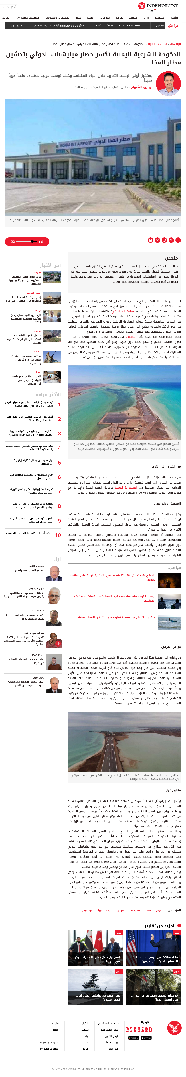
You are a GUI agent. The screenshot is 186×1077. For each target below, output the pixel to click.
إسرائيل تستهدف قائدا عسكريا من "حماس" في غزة (23, 299)
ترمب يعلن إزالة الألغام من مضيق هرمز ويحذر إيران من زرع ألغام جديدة (29, 404)
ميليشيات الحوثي (123, 311)
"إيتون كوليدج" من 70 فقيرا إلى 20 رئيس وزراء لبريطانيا (31, 520)
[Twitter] (146, 1029)
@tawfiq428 (111, 87)
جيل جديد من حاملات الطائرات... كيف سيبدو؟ (98, 998)
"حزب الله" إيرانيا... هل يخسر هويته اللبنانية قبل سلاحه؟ (31, 491)
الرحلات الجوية (105, 910)
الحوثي (121, 910)
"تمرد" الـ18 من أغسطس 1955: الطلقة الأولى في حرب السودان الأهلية (24, 641)
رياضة (90, 17)
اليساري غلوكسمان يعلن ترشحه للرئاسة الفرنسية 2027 (26, 319)
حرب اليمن (87, 910)
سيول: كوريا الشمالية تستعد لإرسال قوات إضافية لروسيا (24, 339)
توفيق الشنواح (141, 87)
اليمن (159, 910)
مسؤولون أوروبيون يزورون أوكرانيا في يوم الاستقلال (80, 26)
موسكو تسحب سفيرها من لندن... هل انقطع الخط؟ (154, 998)
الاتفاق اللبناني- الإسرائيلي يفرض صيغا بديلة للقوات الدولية (24, 594)
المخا (148, 910)
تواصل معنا (112, 1042)
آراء (146, 17)
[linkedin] (135, 1029)
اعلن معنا (113, 1048)
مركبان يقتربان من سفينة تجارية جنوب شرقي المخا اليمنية (116, 617)
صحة (78, 17)
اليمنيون (131, 337)
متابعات (37, 352)
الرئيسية (175, 44)
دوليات (37, 272)
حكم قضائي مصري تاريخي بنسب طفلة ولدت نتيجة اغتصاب (29, 448)
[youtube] (139, 1029)
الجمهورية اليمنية (126, 487)
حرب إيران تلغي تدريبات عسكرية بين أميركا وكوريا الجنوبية (25, 280)
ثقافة (119, 17)
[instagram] (142, 1029)
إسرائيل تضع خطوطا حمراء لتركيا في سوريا (97, 959)
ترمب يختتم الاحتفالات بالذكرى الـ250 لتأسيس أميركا (141, 26)
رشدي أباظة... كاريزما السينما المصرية (29, 533)
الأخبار (174, 17)
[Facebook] (150, 1029)
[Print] (150, 240)
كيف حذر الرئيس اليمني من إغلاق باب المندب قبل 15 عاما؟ (30, 418)
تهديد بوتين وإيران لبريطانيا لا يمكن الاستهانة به (25, 617)
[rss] (127, 1029)
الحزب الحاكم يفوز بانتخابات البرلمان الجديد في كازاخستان (24, 380)
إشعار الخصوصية (110, 1029)
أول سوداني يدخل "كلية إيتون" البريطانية (33, 462)
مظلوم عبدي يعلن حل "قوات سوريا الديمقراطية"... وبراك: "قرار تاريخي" (31, 433)
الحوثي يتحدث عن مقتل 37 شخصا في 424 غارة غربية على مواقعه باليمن (112, 577)
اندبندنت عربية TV (28, 17)
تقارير (151, 44)
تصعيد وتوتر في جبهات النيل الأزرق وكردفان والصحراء (26, 360)
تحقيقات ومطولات (57, 17)
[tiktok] (131, 1029)
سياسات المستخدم (108, 1023)
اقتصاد (133, 17)
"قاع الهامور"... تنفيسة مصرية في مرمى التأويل (31, 476)
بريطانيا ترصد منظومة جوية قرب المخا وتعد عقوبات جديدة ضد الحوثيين (114, 598)
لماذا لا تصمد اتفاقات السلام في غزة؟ (26, 661)
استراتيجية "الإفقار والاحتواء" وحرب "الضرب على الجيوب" (26, 683)
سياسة (159, 17)
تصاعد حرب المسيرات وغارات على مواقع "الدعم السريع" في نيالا (32, 505)
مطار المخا (135, 910)
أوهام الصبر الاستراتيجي (29, 570)
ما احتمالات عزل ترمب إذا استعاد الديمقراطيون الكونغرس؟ (155, 959)
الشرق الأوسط (34, 293)
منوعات (105, 17)
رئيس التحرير (112, 1036)
